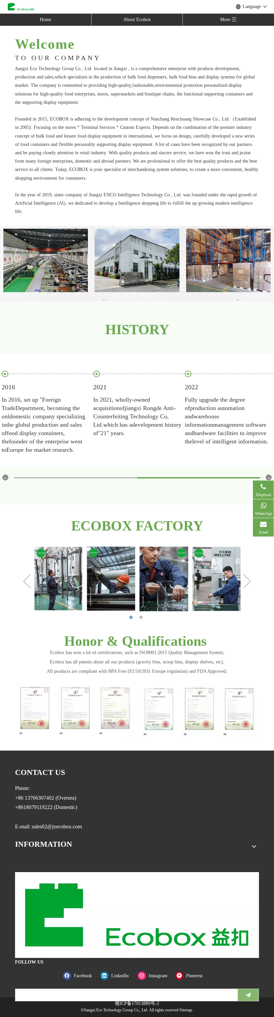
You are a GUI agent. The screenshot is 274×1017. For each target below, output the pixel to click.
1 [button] (132, 617)
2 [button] (142, 617)
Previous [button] (26, 581)
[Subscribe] (248, 995)
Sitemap (185, 1010)
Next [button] (247, 581)
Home (45, 19)
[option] (58, 578)
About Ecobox (137, 19)
